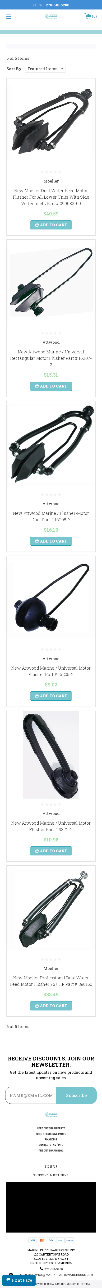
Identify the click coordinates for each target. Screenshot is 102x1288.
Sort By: (14, 68)
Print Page (22, 1280)
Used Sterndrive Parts (51, 1134)
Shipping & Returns (51, 1175)
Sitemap (86, 1284)
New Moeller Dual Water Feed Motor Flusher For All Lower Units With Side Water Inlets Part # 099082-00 (51, 197)
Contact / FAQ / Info (51, 1145)
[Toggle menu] (15, 16)
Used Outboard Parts (51, 1128)
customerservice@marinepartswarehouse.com (53, 1275)
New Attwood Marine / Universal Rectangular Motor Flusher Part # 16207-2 (51, 358)
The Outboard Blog (51, 1150)
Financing (51, 1139)
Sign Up (51, 1166)
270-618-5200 (57, 5)
